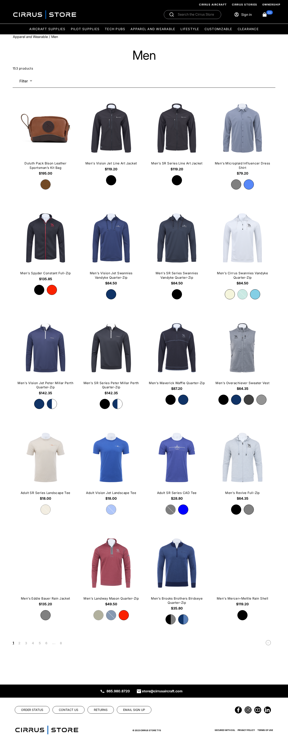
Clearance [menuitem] (248, 29)
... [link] (53, 643)
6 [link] (46, 643)
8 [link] (61, 643)
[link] (268, 644)
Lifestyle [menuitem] (189, 29)
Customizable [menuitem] (218, 29)
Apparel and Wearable (30, 37)
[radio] (111, 180)
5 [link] (40, 643)
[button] (267, 14)
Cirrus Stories (244, 4)
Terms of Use (265, 730)
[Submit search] (172, 14)
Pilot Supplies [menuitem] (85, 29)
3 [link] (26, 643)
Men (54, 37)
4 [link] (33, 643)
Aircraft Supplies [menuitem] (47, 29)
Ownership (271, 4)
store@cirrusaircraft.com (162, 691)
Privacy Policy (246, 730)
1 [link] (13, 643)
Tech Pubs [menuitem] (115, 29)
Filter (23, 81)
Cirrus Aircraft (213, 4)
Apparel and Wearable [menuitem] (153, 29)
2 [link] (19, 643)
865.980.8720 (118, 691)
